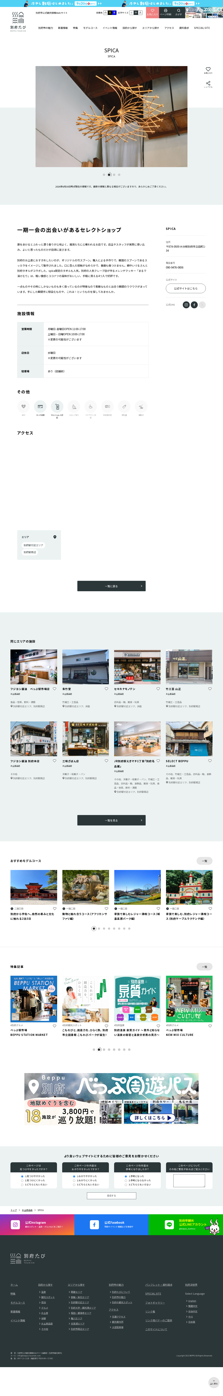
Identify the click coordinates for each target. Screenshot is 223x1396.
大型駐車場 (117, 1327)
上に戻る (214, 1383)
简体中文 (192, 1311)
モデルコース (90, 28)
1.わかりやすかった (87, 1176)
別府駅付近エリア (80, 1302)
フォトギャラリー (155, 1302)
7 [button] (126, 928)
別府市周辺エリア (80, 1329)
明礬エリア (76, 1292)
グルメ (44, 1307)
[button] (104, 174)
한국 (190, 1316)
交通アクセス (118, 1316)
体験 (43, 1318)
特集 (75, 28)
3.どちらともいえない (36, 1184)
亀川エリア (76, 1318)
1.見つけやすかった (35, 1176)
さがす (178, 14)
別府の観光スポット (122, 1302)
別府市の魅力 (45, 28)
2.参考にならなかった (140, 1180)
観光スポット (48, 1297)
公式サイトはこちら (186, 288)
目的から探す (129, 28)
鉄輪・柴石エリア (80, 1297)
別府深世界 (191, 1284)
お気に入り (152, 14)
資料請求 (184, 28)
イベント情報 (110, 28)
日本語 (191, 1321)
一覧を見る (111, 820)
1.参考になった (136, 1176)
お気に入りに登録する (54, 908)
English (192, 1300)
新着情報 (63, 28)
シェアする (208, 87)
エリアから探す (150, 28)
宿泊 (43, 1302)
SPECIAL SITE (202, 28)
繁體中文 (192, 1306)
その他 (44, 1329)
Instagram (186, 304)
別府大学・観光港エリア (83, 1307)
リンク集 (150, 1311)
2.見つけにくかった (35, 1180)
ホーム (14, 1284)
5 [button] (116, 928)
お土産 (44, 1313)
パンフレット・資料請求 (158, 1284)
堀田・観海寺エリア (81, 1313)
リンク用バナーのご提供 (158, 1320)
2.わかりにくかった (87, 1180)
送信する (111, 1195)
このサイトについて (156, 1329)
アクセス (169, 28)
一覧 (204, 861)
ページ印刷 (165, 14)
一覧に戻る (111, 586)
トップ (13, 1210)
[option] (111, 116)
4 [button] (111, 928)
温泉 (43, 1292)
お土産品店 (27, 1210)
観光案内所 (117, 1321)
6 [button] (121, 928)
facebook (194, 304)
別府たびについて (121, 1292)
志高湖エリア (77, 1323)
